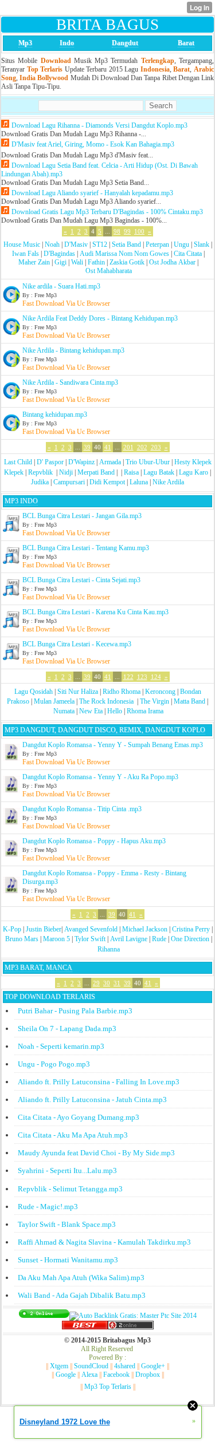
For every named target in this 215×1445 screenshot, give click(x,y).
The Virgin (154, 701)
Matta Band (189, 701)
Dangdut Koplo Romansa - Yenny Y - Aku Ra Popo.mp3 (100, 777)
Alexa (89, 1375)
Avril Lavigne (128, 939)
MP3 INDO (21, 501)
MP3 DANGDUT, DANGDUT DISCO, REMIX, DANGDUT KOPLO (105, 730)
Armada (110, 462)
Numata (64, 711)
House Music (21, 244)
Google (66, 1375)
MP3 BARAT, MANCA (38, 968)
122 (128, 676)
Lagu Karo (193, 472)
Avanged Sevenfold (91, 929)
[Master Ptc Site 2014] (133, 1316)
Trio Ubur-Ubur (148, 462)
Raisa (131, 472)
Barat (186, 43)
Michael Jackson (144, 929)
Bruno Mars (21, 939)
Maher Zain (34, 262)
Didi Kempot (107, 482)
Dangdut (125, 43)
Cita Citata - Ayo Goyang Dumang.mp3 (78, 1117)
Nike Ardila (168, 482)
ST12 (99, 244)
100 (139, 231)
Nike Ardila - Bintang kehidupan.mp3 (73, 350)
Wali (77, 262)
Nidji (66, 472)
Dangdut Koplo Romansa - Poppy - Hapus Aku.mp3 (94, 841)
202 (142, 447)
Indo (67, 43)
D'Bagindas (59, 254)
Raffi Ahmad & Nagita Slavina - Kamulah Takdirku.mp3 (104, 1242)
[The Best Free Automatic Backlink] (85, 1327)
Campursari (69, 482)
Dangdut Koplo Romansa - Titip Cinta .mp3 (82, 809)
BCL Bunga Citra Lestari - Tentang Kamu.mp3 (85, 548)
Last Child (18, 462)
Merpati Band (96, 472)
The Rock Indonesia (107, 701)
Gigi (60, 262)
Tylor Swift (90, 939)
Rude (159, 939)
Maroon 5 (56, 939)
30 (106, 983)
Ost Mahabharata (108, 271)
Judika (40, 482)
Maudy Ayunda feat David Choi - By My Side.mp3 (96, 1152)
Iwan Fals (25, 254)
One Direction (190, 939)
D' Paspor (50, 462)
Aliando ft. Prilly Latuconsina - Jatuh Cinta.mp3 (92, 1099)
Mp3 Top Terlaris (107, 1387)
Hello (114, 711)
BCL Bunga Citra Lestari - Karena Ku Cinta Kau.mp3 (95, 612)
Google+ (153, 1366)
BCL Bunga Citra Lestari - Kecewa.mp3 (76, 644)
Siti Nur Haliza (77, 692)
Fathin (96, 262)
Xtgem (59, 1366)
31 (117, 983)
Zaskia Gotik (127, 262)
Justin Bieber (43, 929)
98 (117, 231)
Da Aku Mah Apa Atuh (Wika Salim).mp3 (81, 1277)
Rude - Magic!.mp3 (48, 1206)
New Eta (91, 711)
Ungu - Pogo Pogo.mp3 (54, 1064)
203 (156, 447)
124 (156, 676)
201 (128, 447)
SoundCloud (91, 1366)
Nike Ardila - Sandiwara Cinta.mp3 (70, 382)
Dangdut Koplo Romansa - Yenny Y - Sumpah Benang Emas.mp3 (112, 745)
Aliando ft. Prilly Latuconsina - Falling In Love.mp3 (98, 1081)
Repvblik (40, 472)
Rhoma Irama (145, 711)
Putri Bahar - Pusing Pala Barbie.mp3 (75, 1010)
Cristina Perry (191, 929)
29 (96, 983)
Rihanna (108, 949)
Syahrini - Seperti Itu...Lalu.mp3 (67, 1170)
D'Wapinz (81, 462)
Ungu (181, 244)
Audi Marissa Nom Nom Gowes (124, 254)
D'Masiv (76, 244)
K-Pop (12, 929)
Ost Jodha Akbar (172, 262)
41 (107, 447)
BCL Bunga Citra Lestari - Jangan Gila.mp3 (82, 516)
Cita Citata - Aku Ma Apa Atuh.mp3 (73, 1135)
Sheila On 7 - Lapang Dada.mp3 (67, 1028)
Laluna (139, 482)
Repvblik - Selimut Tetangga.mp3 (70, 1189)
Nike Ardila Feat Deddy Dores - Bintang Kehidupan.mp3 (100, 318)
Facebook (116, 1375)
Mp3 (25, 43)
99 (127, 231)
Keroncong (160, 692)
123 (142, 676)
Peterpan (157, 244)
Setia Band (126, 244)
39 (87, 447)
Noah (52, 244)
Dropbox (147, 1375)
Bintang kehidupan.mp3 (54, 414)
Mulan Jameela (54, 701)
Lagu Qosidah (33, 692)
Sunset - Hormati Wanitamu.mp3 (68, 1260)
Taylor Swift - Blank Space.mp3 (67, 1224)
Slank (201, 244)
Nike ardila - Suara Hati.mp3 (61, 286)
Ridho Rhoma (121, 692)
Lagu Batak (158, 472)
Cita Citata (188, 254)
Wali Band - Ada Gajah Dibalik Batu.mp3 (82, 1295)
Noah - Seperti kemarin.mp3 (61, 1046)
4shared (124, 1366)
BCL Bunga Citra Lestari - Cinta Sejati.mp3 (81, 580)
